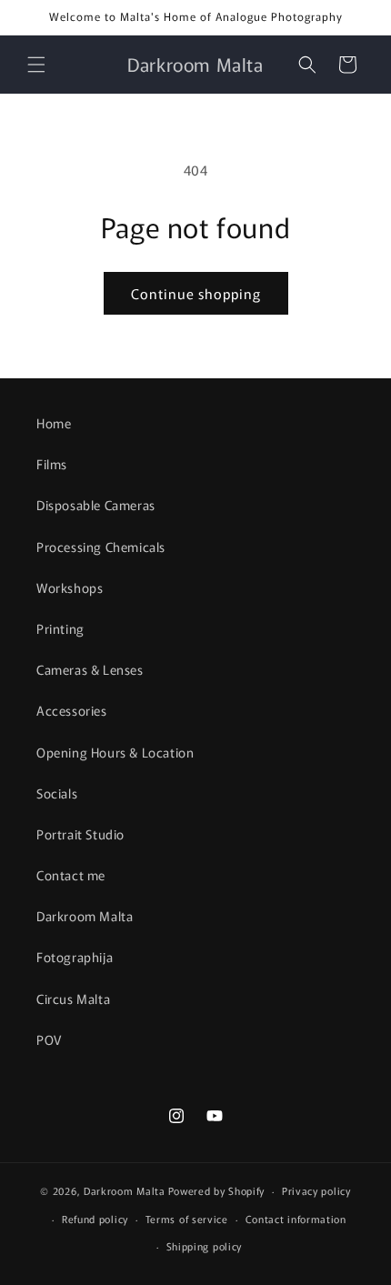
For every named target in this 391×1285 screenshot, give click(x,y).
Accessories (71, 710)
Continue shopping (196, 293)
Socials (56, 793)
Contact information (296, 1218)
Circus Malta (73, 998)
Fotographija (74, 957)
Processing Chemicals (100, 546)
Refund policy (95, 1218)
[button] (36, 65)
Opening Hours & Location (115, 752)
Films (51, 464)
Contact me (70, 875)
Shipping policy (204, 1246)
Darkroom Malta (84, 916)
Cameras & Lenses (90, 669)
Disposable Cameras (95, 505)
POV (49, 1039)
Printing (60, 628)
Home (53, 423)
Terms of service (186, 1218)
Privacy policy (316, 1190)
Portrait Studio (80, 834)
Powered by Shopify (217, 1190)
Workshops (69, 587)
